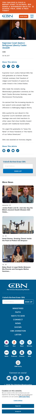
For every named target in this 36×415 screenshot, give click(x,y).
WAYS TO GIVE (18, 315)
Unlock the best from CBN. (14, 162)
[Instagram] (21, 378)
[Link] (17, 66)
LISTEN (18, 334)
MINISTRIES (18, 308)
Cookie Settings (18, 400)
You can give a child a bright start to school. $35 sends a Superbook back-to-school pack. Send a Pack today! (16, 6)
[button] (31, 16)
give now (23, 16)
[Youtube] (9, 378)
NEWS (18, 323)
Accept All (18, 411)
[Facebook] (3, 66)
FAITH (18, 312)
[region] (18, 400)
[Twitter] (8, 66)
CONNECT (18, 319)
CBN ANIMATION (18, 330)
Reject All (18, 406)
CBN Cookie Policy (24, 397)
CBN (4, 52)
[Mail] (13, 66)
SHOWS (18, 327)
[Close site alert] (33, 6)
